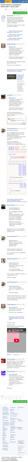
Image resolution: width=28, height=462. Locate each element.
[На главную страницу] (1, 9)
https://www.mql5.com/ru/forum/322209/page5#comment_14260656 (16, 70)
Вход (23, 1)
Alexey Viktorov (11, 205)
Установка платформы (6, 446)
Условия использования (14, 413)
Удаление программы (5, 449)
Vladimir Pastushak (12, 258)
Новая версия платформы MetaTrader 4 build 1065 (14, 35)
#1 (23, 44)
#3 (25, 128)
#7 (25, 282)
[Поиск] (19, 1)
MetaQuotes (10, 15)
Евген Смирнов (11, 359)
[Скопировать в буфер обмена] (25, 147)
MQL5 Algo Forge (4, 439)
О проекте (12, 407)
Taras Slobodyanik (12, 128)
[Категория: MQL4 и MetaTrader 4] (3, 9)
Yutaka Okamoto (11, 44)
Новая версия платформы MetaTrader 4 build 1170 (14, 31)
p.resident (9, 95)
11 (12, 398)
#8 (23, 304)
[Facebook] (19, 436)
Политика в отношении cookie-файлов (13, 435)
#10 (24, 371)
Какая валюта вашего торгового (14, 200)
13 (25, 9)
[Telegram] (21, 436)
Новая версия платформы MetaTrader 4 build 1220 (20, 76)
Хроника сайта (12, 410)
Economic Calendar (20, 428)
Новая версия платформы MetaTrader (15, 199)
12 (16, 398)
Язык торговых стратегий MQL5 (5, 429)
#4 (23, 205)
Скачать (6, 442)
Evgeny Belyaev (11, 371)
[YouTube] (19, 439)
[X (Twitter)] (24, 436)
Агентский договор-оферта (12, 423)
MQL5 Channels (20, 420)
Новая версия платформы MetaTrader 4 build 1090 (14, 39)
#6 (25, 258)
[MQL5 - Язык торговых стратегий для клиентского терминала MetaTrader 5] (2, 1)
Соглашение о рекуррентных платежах (13, 417)
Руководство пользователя (6, 424)
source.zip (15, 354)
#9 (23, 359)
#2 (20, 95)
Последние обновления (6, 413)
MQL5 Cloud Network (5, 434)
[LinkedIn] (21, 439)
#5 (25, 236)
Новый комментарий (21, 12)
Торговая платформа (6, 409)
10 (9, 398)
